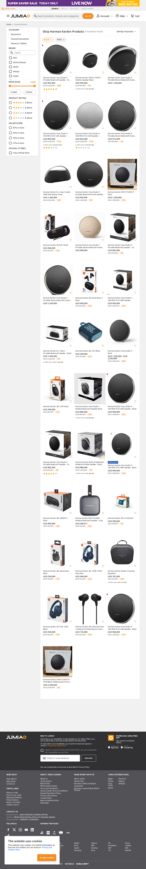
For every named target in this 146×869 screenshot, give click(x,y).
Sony (93, 850)
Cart (137, 16)
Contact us (10, 784)
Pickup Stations (12, 800)
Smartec (94, 848)
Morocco (122, 779)
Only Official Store (21, 153)
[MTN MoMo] (48, 834)
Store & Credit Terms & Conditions (54, 791)
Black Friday (45, 783)
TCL (109, 850)
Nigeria (121, 781)
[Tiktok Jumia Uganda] (8, 836)
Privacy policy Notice (48, 796)
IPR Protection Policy (48, 786)
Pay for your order (13, 795)
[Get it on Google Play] (127, 747)
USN (126, 848)
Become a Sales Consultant (85, 783)
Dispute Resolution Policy (50, 793)
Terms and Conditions (49, 788)
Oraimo (60, 845)
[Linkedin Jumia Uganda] (32, 830)
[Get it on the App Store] (113, 747)
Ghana (110, 781)
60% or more (18, 133)
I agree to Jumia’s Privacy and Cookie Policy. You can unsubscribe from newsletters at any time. (71, 751)
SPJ (109, 843)
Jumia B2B (78, 786)
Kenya (110, 788)
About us (43, 779)
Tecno (127, 843)
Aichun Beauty (19, 62)
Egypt (110, 779)
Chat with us (11, 779)
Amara (16, 76)
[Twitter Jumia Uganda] (14, 830)
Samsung (77, 850)
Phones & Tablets (19, 43)
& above (28, 102)
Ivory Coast (110, 784)
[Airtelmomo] (54, 834)
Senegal (122, 783)
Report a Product (13, 802)
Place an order (12, 793)
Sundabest (112, 845)
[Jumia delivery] (88, 8)
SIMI (92, 845)
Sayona (94, 843)
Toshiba (128, 845)
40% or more (18, 138)
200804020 (34, 819)
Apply (33, 82)
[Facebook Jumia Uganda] (8, 830)
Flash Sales (44, 803)
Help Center (11, 781)
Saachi (76, 848)
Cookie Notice (46, 798)
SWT (110, 848)
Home (8, 24)
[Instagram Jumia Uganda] (20, 830)
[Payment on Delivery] (42, 834)
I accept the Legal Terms (56, 746)
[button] (70, 72)
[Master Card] (61, 834)
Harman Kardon (21, 24)
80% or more (18, 128)
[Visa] (68, 834)
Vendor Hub (79, 781)
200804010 (24, 819)
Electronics (16, 34)
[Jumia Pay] (65, 8)
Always (16, 71)
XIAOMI (128, 850)
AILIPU (16, 67)
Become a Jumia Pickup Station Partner (86, 789)
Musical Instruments (20, 39)
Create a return (12, 805)
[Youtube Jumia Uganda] (26, 830)
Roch (76, 845)
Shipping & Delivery (14, 797)
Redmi (76, 843)
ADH (15, 58)
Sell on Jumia (10, 9)
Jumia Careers (46, 781)
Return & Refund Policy (49, 800)
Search (88, 16)
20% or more (18, 143)
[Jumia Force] (74, 8)
